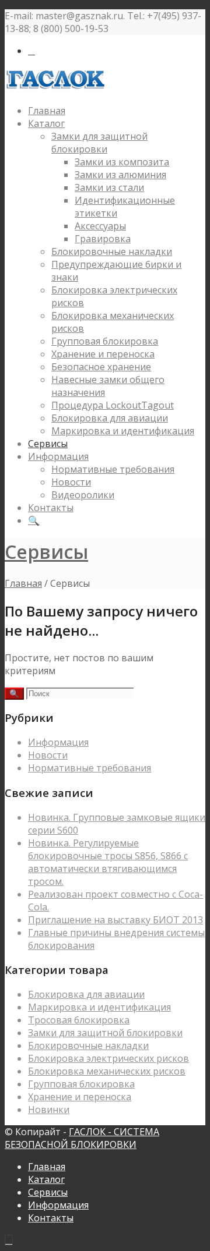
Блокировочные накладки (111, 251)
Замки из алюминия (120, 174)
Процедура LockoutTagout (112, 405)
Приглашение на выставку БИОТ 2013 (115, 919)
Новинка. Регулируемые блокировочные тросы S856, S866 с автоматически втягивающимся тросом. (108, 862)
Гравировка (103, 238)
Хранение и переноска (103, 354)
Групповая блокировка (104, 341)
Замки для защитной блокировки (99, 142)
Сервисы (48, 443)
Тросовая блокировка (79, 1019)
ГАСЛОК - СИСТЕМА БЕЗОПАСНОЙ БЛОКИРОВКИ (82, 1138)
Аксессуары (100, 225)
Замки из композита (122, 161)
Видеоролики (82, 494)
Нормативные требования (112, 469)
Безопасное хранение (101, 366)
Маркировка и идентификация (122, 430)
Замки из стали (109, 187)
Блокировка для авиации (109, 418)
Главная (46, 110)
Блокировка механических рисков (107, 1071)
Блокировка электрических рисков (108, 1058)
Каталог (46, 123)
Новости (71, 482)
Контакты (51, 507)
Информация (58, 456)
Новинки (48, 1109)
